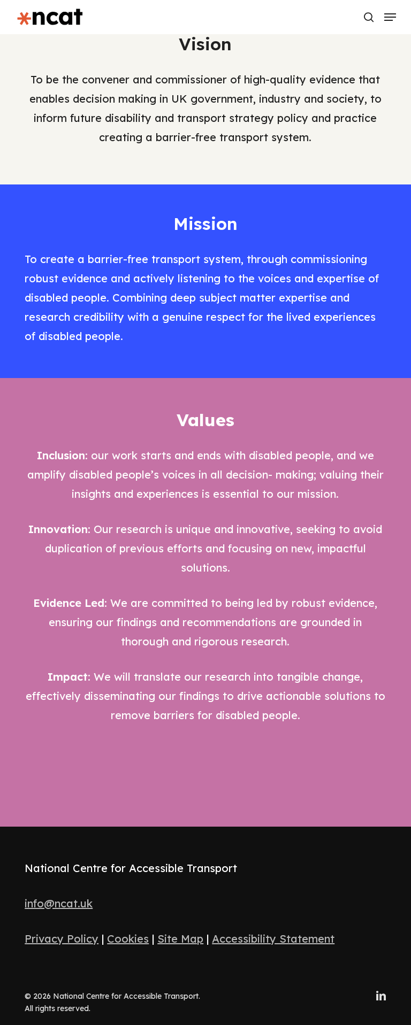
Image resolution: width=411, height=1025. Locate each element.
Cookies (128, 938)
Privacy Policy (61, 938)
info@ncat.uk (59, 903)
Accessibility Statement (273, 938)
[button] (390, 17)
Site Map (180, 938)
